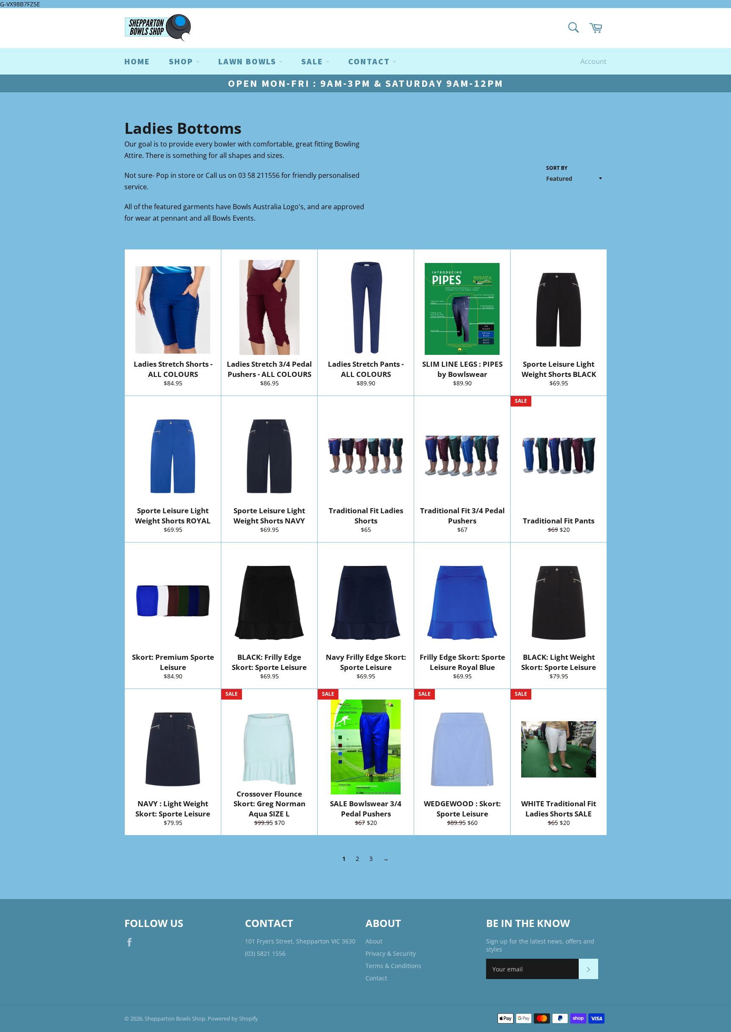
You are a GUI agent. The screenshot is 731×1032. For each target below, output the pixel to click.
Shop (182, 61)
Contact (376, 978)
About (374, 941)
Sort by (556, 168)
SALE (313, 61)
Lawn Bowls (248, 61)
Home (137, 61)
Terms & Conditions (393, 966)
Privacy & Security (391, 953)
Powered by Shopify (233, 1018)
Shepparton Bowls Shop (175, 1018)
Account (593, 61)
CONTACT (370, 61)
